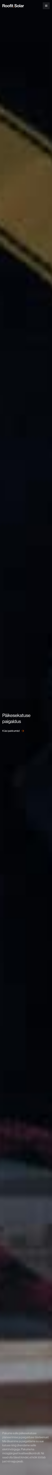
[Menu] (46, 5)
